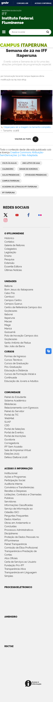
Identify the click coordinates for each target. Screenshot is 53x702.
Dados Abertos (12, 519)
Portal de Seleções (14, 429)
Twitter (5, 214)
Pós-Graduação (13, 367)
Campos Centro (13, 300)
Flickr (39, 214)
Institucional (10, 473)
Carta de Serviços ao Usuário (20, 561)
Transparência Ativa (15, 569)
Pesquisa (9, 259)
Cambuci (9, 296)
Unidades (10, 281)
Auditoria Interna (13, 483)
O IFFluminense (14, 233)
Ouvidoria (9, 439)
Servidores (10, 501)
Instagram (5, 220)
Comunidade (12, 392)
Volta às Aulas (9, 163)
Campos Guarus (13, 303)
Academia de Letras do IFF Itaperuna (19, 187)
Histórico (9, 238)
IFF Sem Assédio (13, 446)
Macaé (8, 321)
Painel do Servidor (14, 411)
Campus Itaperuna (10, 181)
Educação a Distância (16, 370)
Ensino (8, 256)
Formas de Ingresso (15, 356)
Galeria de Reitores (14, 245)
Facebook (28, 214)
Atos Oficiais (11, 558)
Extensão (9, 263)
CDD (6, 425)
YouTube (16, 214)
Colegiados (10, 248)
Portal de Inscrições (15, 436)
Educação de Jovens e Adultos (21, 381)
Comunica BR (22, 3)
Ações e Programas (15, 476)
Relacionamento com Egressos (21, 407)
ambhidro (10, 616)
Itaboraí (8, 314)
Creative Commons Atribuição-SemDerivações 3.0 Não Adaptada (22, 154)
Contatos (9, 241)
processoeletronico (18, 587)
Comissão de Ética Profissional (21, 547)
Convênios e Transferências (19, 487)
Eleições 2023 (11, 453)
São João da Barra (14, 346)
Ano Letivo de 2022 (31, 163)
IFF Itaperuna (8, 193)
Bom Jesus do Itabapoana (18, 289)
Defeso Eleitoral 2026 (15, 457)
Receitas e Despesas (15, 491)
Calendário (7, 169)
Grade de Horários (28, 169)
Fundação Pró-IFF (14, 565)
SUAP (7, 421)
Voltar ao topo (23, 139)
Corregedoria (11, 443)
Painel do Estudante (15, 397)
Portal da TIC (11, 414)
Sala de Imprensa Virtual (17, 450)
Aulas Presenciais (10, 175)
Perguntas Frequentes (16, 515)
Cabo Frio (9, 293)
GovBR (5, 3)
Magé (7, 325)
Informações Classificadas (18, 505)
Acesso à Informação (18, 468)
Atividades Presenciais (36, 175)
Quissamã (9, 332)
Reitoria (8, 286)
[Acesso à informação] (33, 683)
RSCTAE (9, 646)
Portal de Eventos (14, 432)
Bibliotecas (10, 404)
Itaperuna (9, 318)
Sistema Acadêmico (15, 400)
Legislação (10, 252)
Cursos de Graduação (16, 363)
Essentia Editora (13, 266)
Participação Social (14, 480)
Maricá (8, 328)
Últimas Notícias (13, 270)
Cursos (9, 351)
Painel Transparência (15, 544)
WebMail (9, 418)
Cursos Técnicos (13, 359)
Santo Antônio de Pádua (17, 342)
